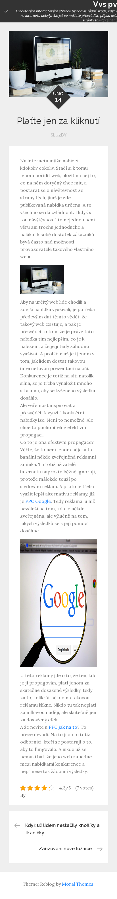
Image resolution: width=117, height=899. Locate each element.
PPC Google (38, 501)
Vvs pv (105, 4)
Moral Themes (77, 884)
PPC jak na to (63, 727)
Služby (58, 135)
